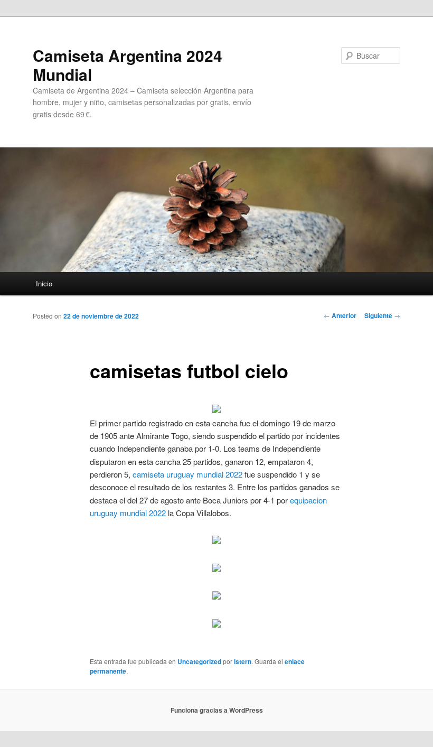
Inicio (44, 283)
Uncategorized (199, 661)
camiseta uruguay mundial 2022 (187, 474)
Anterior (340, 315)
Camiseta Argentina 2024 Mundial (127, 65)
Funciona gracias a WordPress (217, 710)
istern (242, 661)
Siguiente (382, 315)
